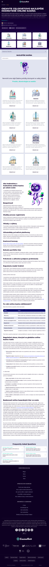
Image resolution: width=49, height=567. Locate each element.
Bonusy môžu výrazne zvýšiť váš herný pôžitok (13, 243)
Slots (24, 478)
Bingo (24, 471)
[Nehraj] (42, 546)
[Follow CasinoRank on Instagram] (19, 530)
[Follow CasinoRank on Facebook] (16, 530)
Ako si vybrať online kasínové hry (24, 489)
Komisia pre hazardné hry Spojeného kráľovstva (34, 356)
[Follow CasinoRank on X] (22, 530)
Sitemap (40, 565)
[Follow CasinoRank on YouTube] (25, 530)
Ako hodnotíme (24, 510)
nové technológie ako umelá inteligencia (25, 407)
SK (23, 533)
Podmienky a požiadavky (11, 565)
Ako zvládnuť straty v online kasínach (24, 496)
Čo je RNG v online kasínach (24, 494)
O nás (24, 505)
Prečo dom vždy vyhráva (24, 487)
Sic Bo (24, 476)
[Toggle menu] (2, 1)
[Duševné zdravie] (21, 551)
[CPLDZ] (29, 546)
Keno (24, 474)
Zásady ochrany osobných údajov (24, 514)
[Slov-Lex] (15, 546)
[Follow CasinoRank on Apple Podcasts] (32, 530)
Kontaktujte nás (24, 507)
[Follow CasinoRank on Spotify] (29, 530)
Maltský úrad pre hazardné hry (12, 357)
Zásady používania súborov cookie (27, 565)
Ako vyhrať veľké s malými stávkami (24, 492)
